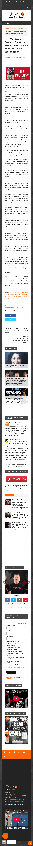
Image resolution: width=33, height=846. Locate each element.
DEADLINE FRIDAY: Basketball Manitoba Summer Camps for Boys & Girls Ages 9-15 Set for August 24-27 (20, 516)
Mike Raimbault (16, 98)
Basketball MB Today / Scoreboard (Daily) (13, 648)
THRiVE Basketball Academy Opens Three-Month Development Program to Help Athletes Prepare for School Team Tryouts (16, 400)
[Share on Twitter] (10, 319)
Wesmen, (22, 57)
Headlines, (17, 57)
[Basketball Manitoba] (16, 15)
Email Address (11, 625)
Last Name (9, 636)
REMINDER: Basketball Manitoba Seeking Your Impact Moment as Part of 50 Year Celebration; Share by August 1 (20, 526)
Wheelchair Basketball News (16, 665)
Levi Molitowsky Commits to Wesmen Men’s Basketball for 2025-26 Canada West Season (16, 45)
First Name (9, 630)
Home (7, 28)
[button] (4, 582)
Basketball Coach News (15, 651)
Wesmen (8, 30)
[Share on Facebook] (10, 315)
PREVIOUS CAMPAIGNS (12, 677)
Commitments (13, 28)
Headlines (20, 28)
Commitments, (10, 57)
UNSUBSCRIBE (9, 679)
